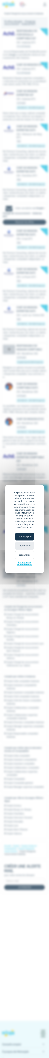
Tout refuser (24, 545)
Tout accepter (25, 536)
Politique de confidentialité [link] (24, 563)
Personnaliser (24, 554)
